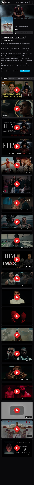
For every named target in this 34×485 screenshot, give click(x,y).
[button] (17, 90)
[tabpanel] (17, 269)
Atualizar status (8, 40)
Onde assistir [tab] (12, 78)
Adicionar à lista (8, 37)
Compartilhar (21, 37)
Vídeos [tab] (5, 78)
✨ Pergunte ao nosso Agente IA (23, 32)
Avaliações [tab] (21, 78)
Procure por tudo (23, 2)
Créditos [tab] (29, 78)
